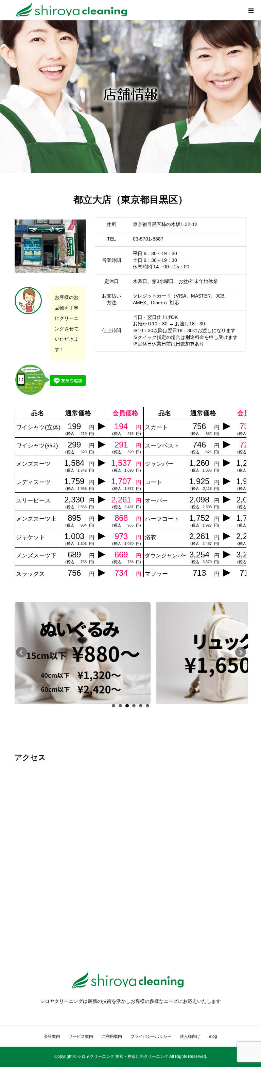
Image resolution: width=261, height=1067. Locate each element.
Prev (21, 652)
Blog (213, 1036)
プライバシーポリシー (150, 1036)
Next (240, 652)
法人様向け (190, 1036)
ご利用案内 (112, 1036)
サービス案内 (81, 1036)
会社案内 (52, 1036)
